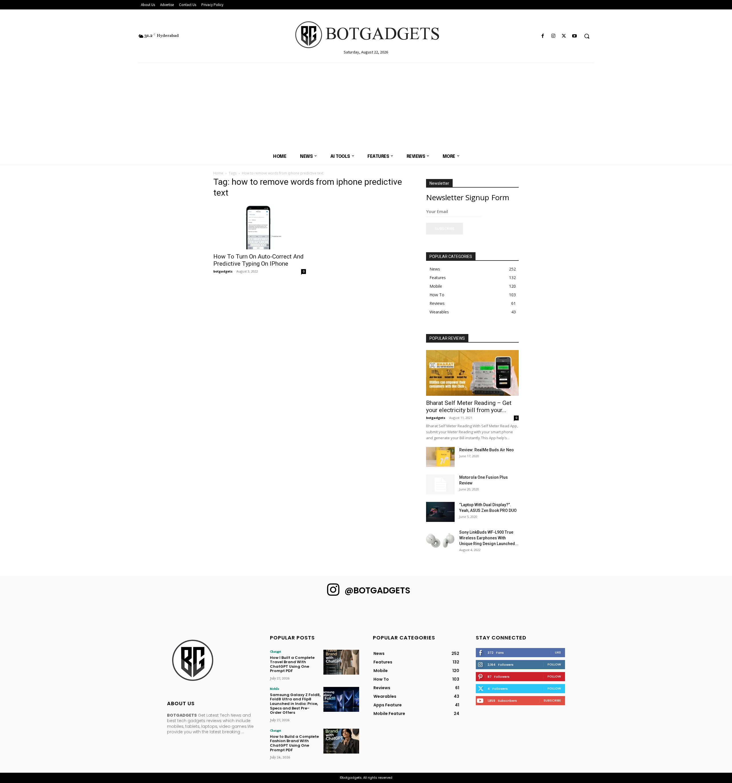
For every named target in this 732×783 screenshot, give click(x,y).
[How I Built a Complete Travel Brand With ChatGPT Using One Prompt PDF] (341, 662)
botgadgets (222, 271)
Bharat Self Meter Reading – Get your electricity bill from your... (469, 407)
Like (558, 652)
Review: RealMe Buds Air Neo (486, 450)
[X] (564, 36)
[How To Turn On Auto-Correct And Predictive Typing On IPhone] (259, 226)
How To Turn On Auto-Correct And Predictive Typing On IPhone (258, 260)
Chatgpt (275, 651)
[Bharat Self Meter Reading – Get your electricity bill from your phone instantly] (472, 373)
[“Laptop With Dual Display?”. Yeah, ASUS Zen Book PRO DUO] (440, 512)
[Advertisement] (366, 106)
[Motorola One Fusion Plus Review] (440, 484)
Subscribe (444, 228)
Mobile (274, 688)
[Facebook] (542, 36)
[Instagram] (553, 36)
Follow (554, 664)
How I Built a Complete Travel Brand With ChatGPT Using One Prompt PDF (292, 664)
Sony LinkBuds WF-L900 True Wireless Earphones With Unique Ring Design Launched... (488, 538)
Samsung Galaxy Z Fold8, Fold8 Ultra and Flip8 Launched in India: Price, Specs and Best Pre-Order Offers (295, 703)
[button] (587, 36)
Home (218, 173)
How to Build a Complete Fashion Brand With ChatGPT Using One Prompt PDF (294, 743)
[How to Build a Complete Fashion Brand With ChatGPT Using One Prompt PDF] (341, 741)
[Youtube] (574, 36)
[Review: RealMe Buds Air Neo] (440, 457)
